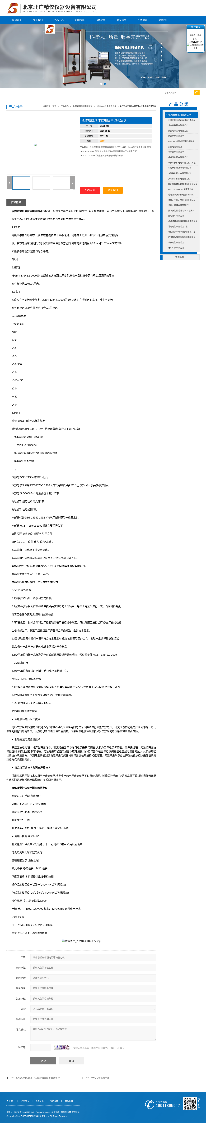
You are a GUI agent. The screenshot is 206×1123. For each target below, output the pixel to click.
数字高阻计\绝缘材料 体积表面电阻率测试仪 (183, 211)
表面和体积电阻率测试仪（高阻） (182, 163)
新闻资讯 (79, 20)
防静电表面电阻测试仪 (178, 131)
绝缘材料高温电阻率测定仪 (180, 168)
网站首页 (17, 20)
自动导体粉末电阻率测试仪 (180, 173)
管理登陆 (76, 1112)
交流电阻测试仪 (175, 147)
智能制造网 (66, 1112)
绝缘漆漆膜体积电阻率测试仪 (180, 195)
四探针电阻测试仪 (176, 216)
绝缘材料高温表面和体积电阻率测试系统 (183, 120)
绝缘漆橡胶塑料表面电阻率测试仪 (182, 221)
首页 (54, 106)
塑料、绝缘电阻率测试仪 (179, 205)
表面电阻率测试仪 (176, 243)
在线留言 (142, 20)
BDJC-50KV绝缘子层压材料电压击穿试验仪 (38, 1078)
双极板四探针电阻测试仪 (179, 179)
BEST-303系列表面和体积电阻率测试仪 (183, 141)
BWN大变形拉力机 (100, 1078)
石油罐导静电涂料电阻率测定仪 (181, 237)
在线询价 (90, 190)
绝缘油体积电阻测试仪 (178, 157)
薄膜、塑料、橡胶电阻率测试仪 (181, 200)
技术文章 (100, 20)
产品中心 (59, 20)
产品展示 (25, 1101)
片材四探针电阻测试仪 (178, 125)
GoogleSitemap (43, 1112)
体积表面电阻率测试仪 (179, 115)
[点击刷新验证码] (62, 1047)
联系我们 (163, 20)
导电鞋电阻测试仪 (176, 152)
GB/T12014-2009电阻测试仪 (180, 189)
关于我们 (38, 20)
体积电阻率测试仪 (176, 248)
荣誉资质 (121, 20)
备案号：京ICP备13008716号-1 (20, 1112)
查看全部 (179, 257)
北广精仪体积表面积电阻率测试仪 (182, 184)
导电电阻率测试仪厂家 (178, 227)
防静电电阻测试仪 (176, 136)
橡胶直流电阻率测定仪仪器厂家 (181, 232)
